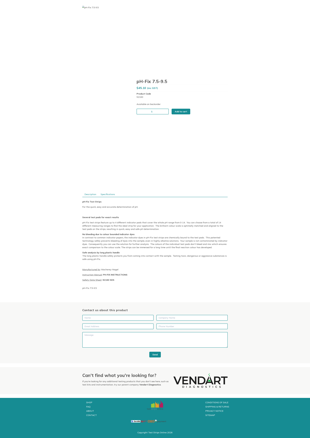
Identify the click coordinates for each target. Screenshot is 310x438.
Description (90, 194)
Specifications (108, 194)
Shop (89, 402)
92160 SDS (108, 280)
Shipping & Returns (217, 406)
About (90, 411)
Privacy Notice (214, 411)
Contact (91, 415)
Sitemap (210, 415)
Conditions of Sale (216, 402)
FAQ (88, 406)
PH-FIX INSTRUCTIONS (115, 274)
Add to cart (181, 111)
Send (155, 354)
